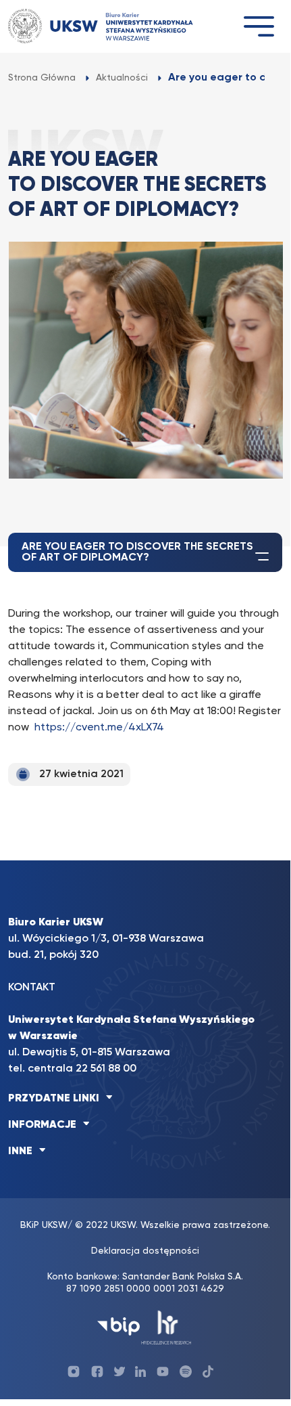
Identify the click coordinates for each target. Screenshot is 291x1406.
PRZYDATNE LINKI (53, 1098)
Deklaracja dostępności (145, 1251)
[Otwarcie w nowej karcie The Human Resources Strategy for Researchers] (166, 1326)
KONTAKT (31, 987)
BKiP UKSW (44, 1225)
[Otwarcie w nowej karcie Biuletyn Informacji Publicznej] (118, 1326)
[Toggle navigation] (258, 26)
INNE (20, 1151)
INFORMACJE (42, 1125)
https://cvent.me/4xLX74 (99, 727)
